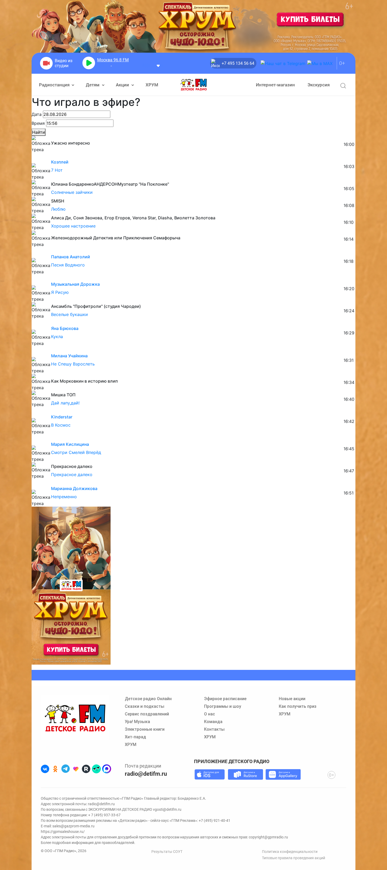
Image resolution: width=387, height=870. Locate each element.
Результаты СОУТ (166, 851)
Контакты (214, 729)
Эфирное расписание (225, 698)
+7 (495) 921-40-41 (214, 820)
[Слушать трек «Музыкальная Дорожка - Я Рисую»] (36, 279)
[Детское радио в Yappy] (96, 769)
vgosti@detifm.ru (167, 809)
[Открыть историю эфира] (158, 65)
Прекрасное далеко (71, 474)
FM (113, 59)
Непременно (64, 496)
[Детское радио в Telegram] (65, 769)
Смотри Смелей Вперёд (76, 452)
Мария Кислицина (70, 444)
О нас (209, 713)
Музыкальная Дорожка (75, 284)
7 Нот (57, 170)
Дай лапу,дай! (65, 403)
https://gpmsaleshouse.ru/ (63, 831)
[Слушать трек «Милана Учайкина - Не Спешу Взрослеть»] (36, 351)
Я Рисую (60, 292)
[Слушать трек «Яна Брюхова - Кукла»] (36, 323)
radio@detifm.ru (146, 773)
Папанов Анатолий (70, 256)
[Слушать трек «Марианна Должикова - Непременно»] (36, 483)
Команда (213, 721)
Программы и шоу (222, 706)
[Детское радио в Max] (106, 769)
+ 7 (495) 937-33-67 (104, 815)
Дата (37, 114)
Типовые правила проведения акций (293, 858)
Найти (38, 132)
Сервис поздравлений (147, 713)
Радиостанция (55, 84)
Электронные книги (145, 729)
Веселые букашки (69, 314)
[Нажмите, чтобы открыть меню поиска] (343, 86)
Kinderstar (61, 416)
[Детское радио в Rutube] (86, 769)
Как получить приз (297, 706)
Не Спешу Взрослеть (73, 364)
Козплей (59, 162)
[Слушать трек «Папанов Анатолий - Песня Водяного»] (36, 252)
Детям (93, 84)
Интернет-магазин (275, 84)
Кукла (57, 336)
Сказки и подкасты (144, 706)
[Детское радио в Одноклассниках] (55, 769)
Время (38, 123)
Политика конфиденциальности (289, 851)
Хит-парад (135, 736)
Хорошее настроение (73, 226)
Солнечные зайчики (72, 192)
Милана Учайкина (69, 355)
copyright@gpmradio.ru (268, 837)
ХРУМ (152, 84)
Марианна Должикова (74, 488)
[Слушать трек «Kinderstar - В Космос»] (36, 412)
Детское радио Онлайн (148, 698)
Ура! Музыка (137, 721)
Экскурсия (318, 84)
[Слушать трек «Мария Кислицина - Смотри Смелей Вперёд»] (36, 439)
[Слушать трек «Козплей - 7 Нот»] (36, 157)
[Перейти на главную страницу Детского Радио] (193, 85)
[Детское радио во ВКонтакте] (45, 769)
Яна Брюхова (64, 328)
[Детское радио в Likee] (76, 769)
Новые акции (292, 698)
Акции (123, 84)
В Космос (61, 425)
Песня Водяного (68, 265)
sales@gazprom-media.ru (73, 826)
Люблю (58, 209)
